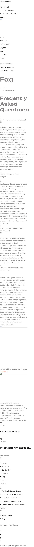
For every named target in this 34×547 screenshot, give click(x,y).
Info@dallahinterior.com (15, 448)
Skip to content (5, 1)
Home (2, 88)
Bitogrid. (9, 546)
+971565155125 (10, 431)
